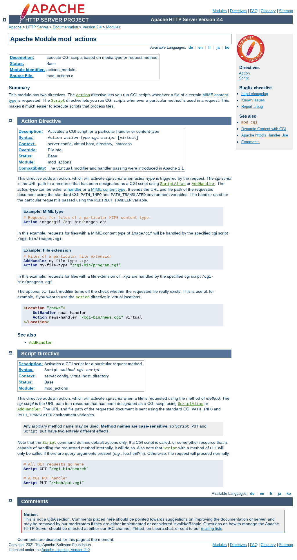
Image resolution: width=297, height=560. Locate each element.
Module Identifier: (27, 69)
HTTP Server (37, 27)
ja (218, 47)
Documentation (65, 27)
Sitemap (286, 11)
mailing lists (211, 528)
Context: (27, 143)
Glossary (268, 11)
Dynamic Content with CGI (263, 129)
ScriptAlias (173, 183)
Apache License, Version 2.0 (65, 550)
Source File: (22, 75)
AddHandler (203, 183)
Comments (250, 142)
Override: (28, 150)
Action (83, 95)
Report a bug (252, 106)
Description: (22, 57)
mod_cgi (249, 122)
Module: (27, 162)
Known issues (253, 100)
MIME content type (108, 189)
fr (209, 47)
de (190, 47)
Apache (15, 27)
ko (227, 47)
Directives (238, 11)
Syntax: (26, 137)
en (200, 47)
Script (58, 100)
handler (75, 189)
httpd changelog (254, 94)
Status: (17, 63)
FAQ (254, 11)
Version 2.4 (92, 27)
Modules (220, 11)
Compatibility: (32, 168)
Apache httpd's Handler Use (264, 135)
